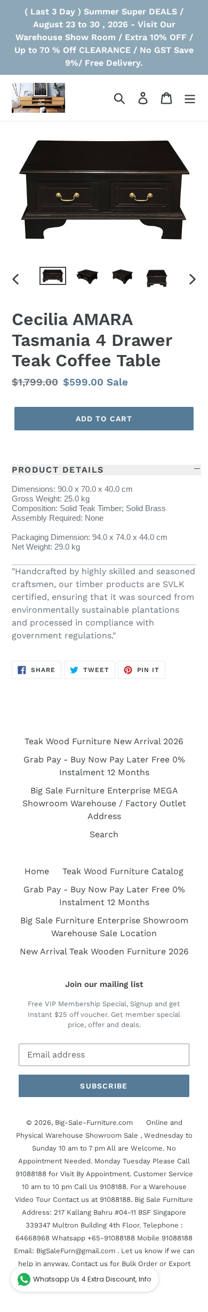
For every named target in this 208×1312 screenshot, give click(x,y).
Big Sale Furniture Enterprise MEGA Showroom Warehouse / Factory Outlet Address (104, 803)
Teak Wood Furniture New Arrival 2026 (104, 741)
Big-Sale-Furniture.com (94, 1122)
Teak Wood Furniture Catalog (122, 871)
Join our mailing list (104, 984)
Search (104, 834)
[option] (53, 278)
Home (37, 871)
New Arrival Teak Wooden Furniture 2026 (104, 951)
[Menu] (190, 98)
